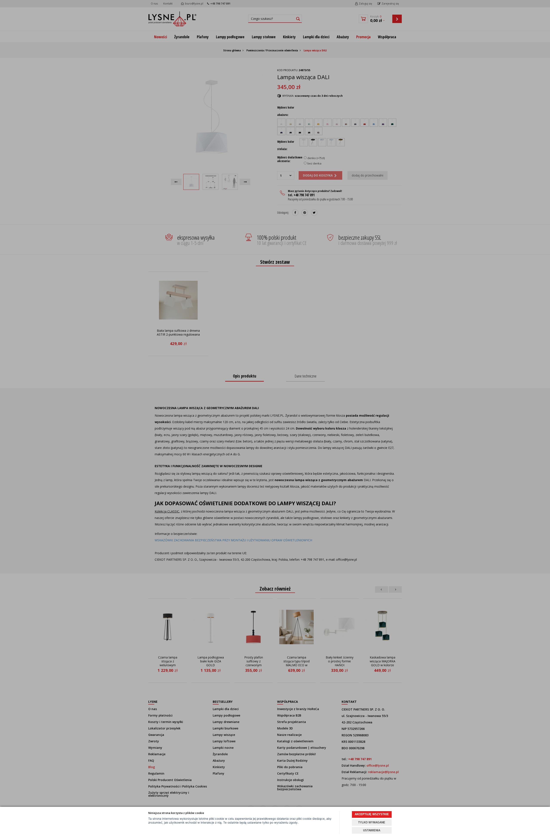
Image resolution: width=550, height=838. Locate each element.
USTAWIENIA (371, 830)
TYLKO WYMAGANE (371, 822)
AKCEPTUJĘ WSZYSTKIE (372, 814)
